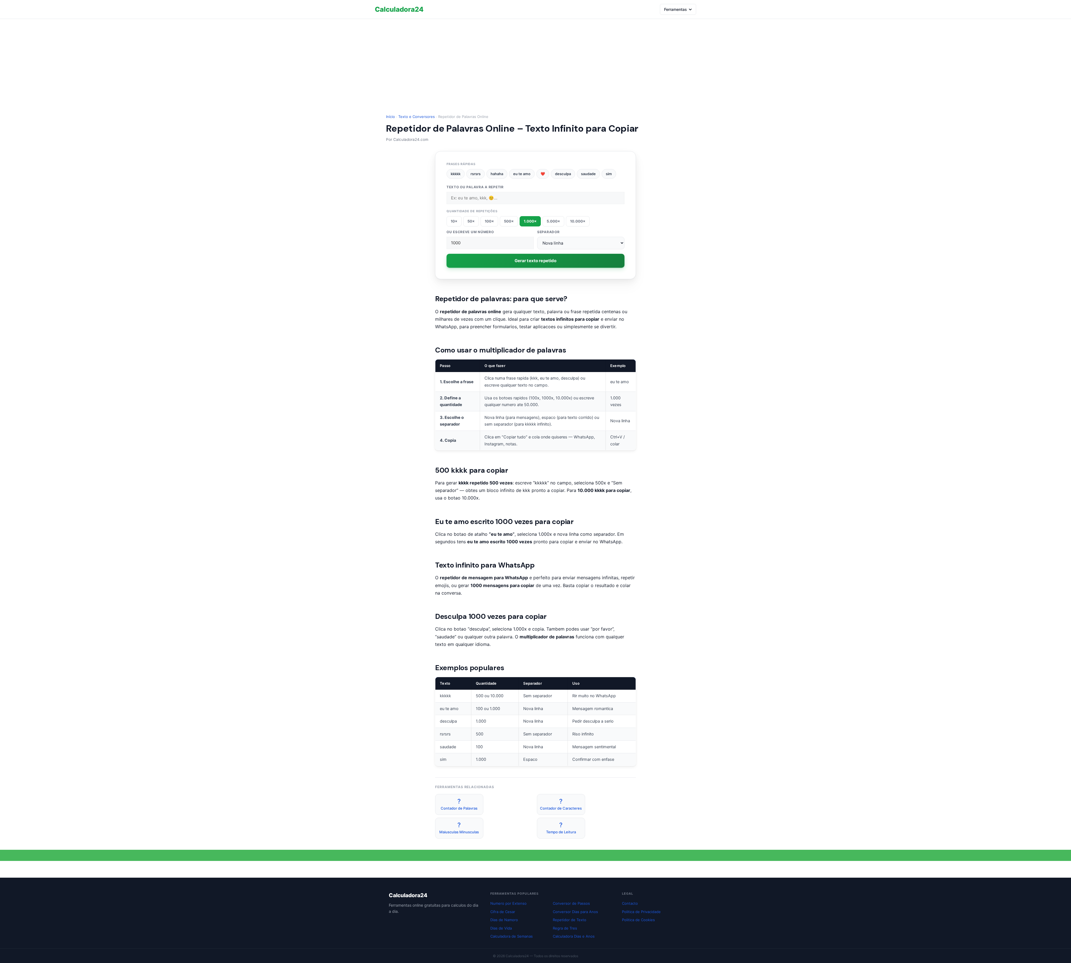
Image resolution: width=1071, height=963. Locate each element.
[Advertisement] (535, 61)
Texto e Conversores (416, 116)
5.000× (553, 221)
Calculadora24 (399, 9)
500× (509, 221)
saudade (588, 174)
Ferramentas (675, 9)
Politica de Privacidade (641, 911)
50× (471, 221)
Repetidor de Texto (569, 920)
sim (609, 174)
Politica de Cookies (638, 920)
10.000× (577, 221)
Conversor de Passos (571, 903)
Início (390, 116)
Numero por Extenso (508, 903)
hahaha (497, 174)
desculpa (563, 174)
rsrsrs (476, 174)
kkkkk (455, 174)
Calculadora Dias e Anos (574, 936)
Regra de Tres (565, 928)
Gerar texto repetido (536, 260)
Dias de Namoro (504, 920)
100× (489, 221)
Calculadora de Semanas (511, 936)
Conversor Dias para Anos (575, 911)
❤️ (543, 174)
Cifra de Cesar (502, 911)
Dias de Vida (501, 928)
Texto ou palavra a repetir (475, 187)
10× (454, 221)
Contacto (630, 903)
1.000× (530, 221)
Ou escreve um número (470, 232)
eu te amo (521, 174)
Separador (548, 232)
